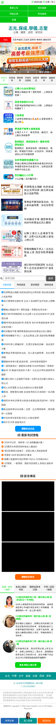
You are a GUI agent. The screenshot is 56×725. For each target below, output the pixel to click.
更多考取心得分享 (28, 665)
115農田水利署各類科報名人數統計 (20, 446)
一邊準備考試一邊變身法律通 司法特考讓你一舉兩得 (29, 366)
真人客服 (28, 720)
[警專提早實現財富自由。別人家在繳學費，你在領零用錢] (12, 210)
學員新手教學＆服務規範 (27, 129)
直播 (14, 19)
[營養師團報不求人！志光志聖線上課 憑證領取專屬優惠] (12, 257)
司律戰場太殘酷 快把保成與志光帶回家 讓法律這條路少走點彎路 (39, 190)
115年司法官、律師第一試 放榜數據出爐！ (24, 442)
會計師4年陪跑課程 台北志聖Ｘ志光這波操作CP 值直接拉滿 (39, 268)
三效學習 (19, 115)
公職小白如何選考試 (25, 88)
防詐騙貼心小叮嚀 (24, 175)
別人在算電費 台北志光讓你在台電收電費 (23, 387)
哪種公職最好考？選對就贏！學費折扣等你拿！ (26, 309)
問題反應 (14, 14)
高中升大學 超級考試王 (15, 422)
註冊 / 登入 (50, 2)
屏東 (48, 675)
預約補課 (42, 8)
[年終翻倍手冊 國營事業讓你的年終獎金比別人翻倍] (12, 225)
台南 (34, 675)
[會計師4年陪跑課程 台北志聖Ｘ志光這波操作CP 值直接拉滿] (12, 273)
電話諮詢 (46, 720)
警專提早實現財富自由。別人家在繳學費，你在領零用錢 (39, 205)
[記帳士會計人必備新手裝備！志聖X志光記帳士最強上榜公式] (12, 241)
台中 (21, 675)
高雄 (41, 675)
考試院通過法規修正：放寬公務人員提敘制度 (25, 451)
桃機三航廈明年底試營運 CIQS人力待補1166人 (26, 459)
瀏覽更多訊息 (28, 428)
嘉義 (28, 675)
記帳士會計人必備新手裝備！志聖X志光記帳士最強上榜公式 (39, 236)
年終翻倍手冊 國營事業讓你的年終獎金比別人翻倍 (28, 331)
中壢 (14, 675)
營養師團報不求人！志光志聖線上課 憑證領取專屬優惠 (39, 252)
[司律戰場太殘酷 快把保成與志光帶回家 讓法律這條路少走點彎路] (12, 194)
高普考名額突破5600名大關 (11, 70)
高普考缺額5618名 (24, 102)
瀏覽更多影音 (28, 577)
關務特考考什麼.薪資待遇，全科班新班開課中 (25, 361)
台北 (7, 675)
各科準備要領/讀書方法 (26, 160)
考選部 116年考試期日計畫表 (18, 455)
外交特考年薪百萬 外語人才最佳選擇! (21, 418)
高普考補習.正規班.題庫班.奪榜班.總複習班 (32, 40)
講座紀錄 (38, 2)
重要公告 (14, 8)
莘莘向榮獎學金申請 (28, 70)
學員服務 (42, 14)
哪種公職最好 (45, 72)
